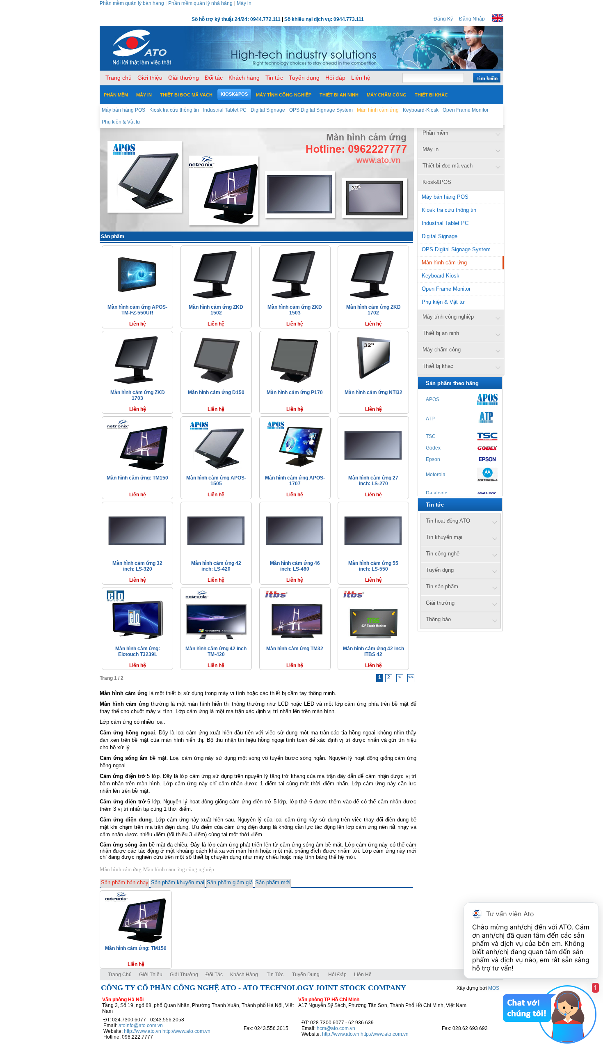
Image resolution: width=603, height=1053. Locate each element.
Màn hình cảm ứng (444, 262)
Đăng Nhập (472, 19)
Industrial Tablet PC (445, 223)
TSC (431, 436)
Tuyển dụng (306, 974)
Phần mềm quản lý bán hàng (132, 3)
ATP (430, 419)
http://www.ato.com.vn (186, 1031)
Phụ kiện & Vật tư (443, 302)
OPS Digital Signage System (456, 249)
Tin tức (275, 974)
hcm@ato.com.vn (336, 1028)
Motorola (435, 474)
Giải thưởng (184, 974)
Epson (433, 459)
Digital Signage (439, 236)
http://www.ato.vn (142, 1031)
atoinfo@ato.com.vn (141, 1025)
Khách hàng (244, 974)
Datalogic (436, 493)
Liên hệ (363, 974)
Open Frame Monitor (446, 289)
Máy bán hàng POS (445, 197)
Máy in (244, 3)
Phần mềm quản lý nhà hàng (200, 3)
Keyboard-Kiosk (440, 276)
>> (411, 677)
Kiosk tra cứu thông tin (449, 210)
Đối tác (214, 974)
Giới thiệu (150, 974)
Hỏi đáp (337, 974)
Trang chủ (120, 974)
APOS (432, 399)
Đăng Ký (443, 19)
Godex (433, 448)
